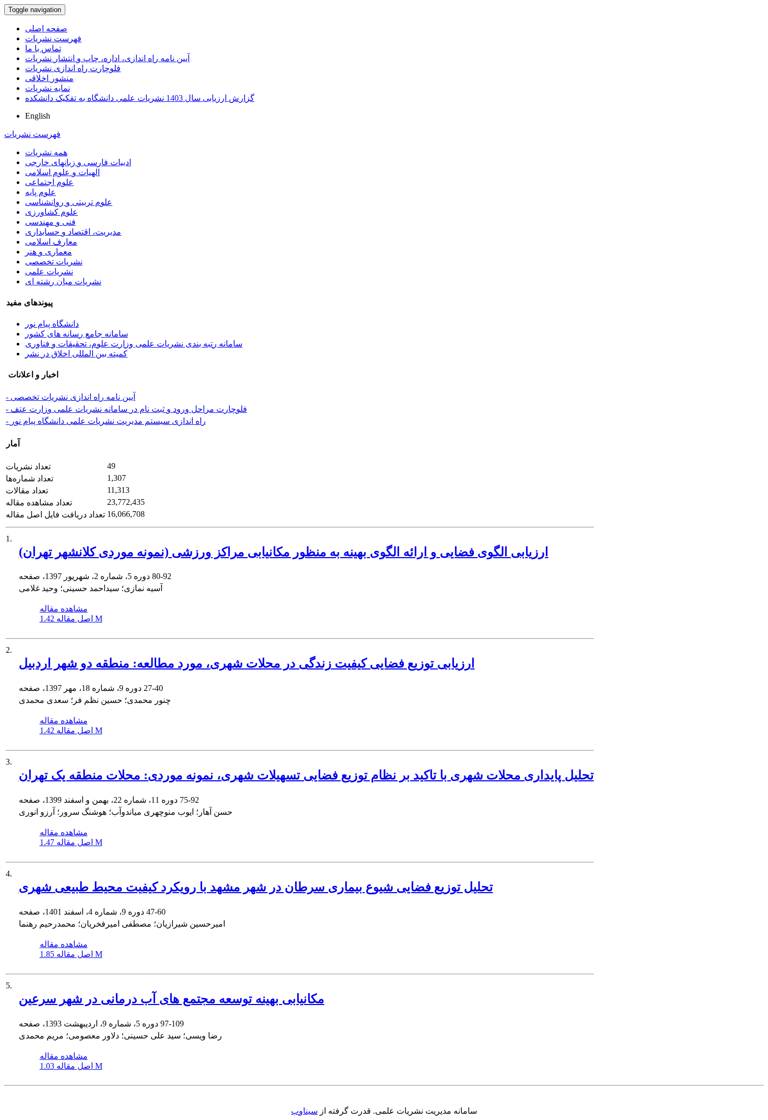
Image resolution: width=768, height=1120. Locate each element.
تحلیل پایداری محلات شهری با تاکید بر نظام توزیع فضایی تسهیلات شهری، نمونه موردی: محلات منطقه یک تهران (306, 775)
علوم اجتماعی (49, 182)
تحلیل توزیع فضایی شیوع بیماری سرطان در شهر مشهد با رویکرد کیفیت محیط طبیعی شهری (256, 887)
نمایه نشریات (47, 88)
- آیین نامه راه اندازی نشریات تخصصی (70, 396)
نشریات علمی (49, 271)
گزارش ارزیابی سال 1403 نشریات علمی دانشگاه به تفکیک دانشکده (139, 98)
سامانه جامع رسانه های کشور (76, 333)
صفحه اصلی (46, 28)
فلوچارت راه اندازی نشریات (73, 68)
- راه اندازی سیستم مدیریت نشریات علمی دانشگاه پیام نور (106, 421)
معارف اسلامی (51, 241)
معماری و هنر (48, 251)
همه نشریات (46, 152)
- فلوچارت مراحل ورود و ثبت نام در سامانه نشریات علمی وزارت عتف (126, 409)
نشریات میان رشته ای (63, 281)
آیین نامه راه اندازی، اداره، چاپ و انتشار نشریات (107, 58)
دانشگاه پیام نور (52, 323)
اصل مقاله (71, 618)
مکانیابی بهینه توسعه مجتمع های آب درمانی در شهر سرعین (171, 999)
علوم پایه (40, 192)
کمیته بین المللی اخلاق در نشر (76, 353)
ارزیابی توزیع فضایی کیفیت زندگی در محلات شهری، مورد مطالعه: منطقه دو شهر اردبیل (247, 663)
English (37, 115)
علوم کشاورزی (51, 211)
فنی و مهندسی (50, 221)
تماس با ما (43, 48)
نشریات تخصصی (54, 261)
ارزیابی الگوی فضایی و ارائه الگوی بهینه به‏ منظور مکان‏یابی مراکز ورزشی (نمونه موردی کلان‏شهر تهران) (284, 552)
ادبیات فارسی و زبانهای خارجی (78, 162)
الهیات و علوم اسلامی (62, 172)
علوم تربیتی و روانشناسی (68, 202)
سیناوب (304, 1110)
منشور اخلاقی (49, 78)
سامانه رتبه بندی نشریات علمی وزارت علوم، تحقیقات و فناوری (133, 343)
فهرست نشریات (53, 38)
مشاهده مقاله (64, 608)
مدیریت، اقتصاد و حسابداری (73, 231)
